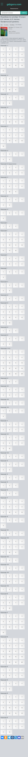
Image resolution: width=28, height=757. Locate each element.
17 (3, 71)
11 (15, 60)
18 (9, 374)
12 (21, 60)
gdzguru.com (14, 4)
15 (15, 65)
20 (21, 374)
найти (24, 12)
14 (9, 65)
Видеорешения (14, 8)
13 (3, 65)
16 (21, 65)
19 (15, 374)
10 (9, 60)
